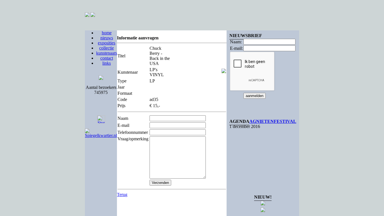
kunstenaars (106, 53)
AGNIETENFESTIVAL (272, 121)
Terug (122, 194)
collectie (106, 48)
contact (106, 58)
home (107, 32)
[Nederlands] (87, 15)
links (106, 63)
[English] (93, 15)
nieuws (106, 37)
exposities (106, 42)
